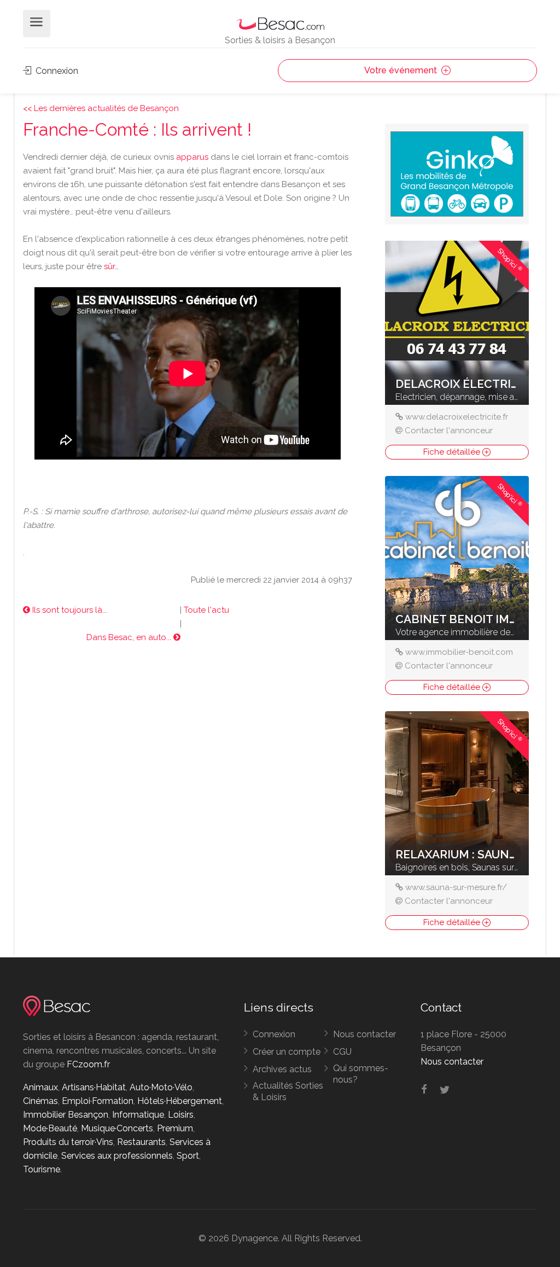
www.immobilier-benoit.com (459, 652)
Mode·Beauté (50, 1128)
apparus (192, 157)
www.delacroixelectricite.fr (456, 417)
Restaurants (141, 1142)
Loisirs (181, 1114)
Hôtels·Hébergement (179, 1101)
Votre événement (401, 70)
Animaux (40, 1087)
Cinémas (40, 1101)
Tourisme (41, 1169)
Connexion (55, 71)
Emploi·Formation (97, 1101)
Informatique (138, 1114)
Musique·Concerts (117, 1128)
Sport (188, 1155)
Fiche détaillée (452, 452)
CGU (342, 1052)
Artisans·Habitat (94, 1087)
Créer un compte (286, 1052)
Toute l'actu (206, 610)
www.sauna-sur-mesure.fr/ (456, 887)
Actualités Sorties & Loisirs (288, 1091)
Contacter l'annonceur (449, 430)
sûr (109, 266)
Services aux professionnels (117, 1155)
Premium (175, 1128)
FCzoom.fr (88, 1064)
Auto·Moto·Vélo (161, 1087)
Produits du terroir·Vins (68, 1142)
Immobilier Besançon (65, 1114)
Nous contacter (364, 1034)
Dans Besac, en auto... (129, 637)
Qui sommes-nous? (360, 1074)
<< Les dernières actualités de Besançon (101, 108)
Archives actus (282, 1069)
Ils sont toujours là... (68, 610)
